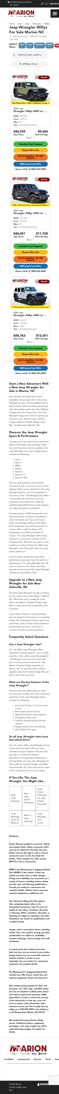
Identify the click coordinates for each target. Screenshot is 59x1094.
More (29, 138)
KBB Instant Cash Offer (30, 164)
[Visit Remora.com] (43, 1085)
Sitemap (22, 1077)
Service (37, 1059)
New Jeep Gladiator (15, 798)
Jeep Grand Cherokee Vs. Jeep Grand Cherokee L (42, 798)
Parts (48, 1059)
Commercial (24, 1059)
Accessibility (46, 1077)
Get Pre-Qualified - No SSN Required (30, 157)
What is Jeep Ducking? (28, 818)
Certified (8, 1059)
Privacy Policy (33, 1077)
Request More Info (30, 150)
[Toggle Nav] (55, 13)
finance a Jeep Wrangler (34, 614)
